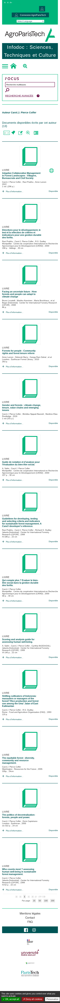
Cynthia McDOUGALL (41, 646)
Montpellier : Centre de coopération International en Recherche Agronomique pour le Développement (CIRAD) (30, 244)
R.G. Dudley (40, 241)
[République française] (30, 942)
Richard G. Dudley (43, 530)
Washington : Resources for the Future (19, 769)
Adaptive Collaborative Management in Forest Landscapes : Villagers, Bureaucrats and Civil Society (21, 175)
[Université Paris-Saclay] (30, 952)
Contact (30, 917)
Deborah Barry (22, 357)
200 (52, 901)
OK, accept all (12, 999)
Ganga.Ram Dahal (38, 357)
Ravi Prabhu (28, 182)
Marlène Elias (51, 414)
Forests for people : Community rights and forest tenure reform (19, 352)
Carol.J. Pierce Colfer (11, 182)
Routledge (7, 416)
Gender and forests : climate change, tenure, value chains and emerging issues (21, 407)
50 (40, 901)
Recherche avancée (19, 95)
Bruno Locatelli (9, 300)
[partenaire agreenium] (30, 963)
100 (46, 901)
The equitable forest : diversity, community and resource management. (18, 760)
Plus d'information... (14, 191)
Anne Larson (40, 182)
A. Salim (6, 468)
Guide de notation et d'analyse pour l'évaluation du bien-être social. (21, 463)
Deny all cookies (33, 999)
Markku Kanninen (25, 300)
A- (5, 3)
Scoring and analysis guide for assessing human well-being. (18, 640)
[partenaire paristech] (30, 973)
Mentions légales (30, 913)
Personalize (52, 999)
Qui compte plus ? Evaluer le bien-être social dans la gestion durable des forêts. (20, 582)
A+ (11, 3)
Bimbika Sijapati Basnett (33, 414)
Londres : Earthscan (11, 823)
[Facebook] (26, 929)
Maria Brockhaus (42, 300)
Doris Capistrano (30, 821)
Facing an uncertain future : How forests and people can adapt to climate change (19, 294)
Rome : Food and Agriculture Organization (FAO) (24, 712)
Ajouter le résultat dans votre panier (13, 132)
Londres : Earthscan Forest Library (17, 359)
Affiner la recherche (28, 132)
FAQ (30, 921)
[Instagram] (34, 929)
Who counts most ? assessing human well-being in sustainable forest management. (19, 871)
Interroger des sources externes (36, 132)
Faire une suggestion (20, 132)
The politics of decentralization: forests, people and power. (18, 816)
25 (34, 901)
